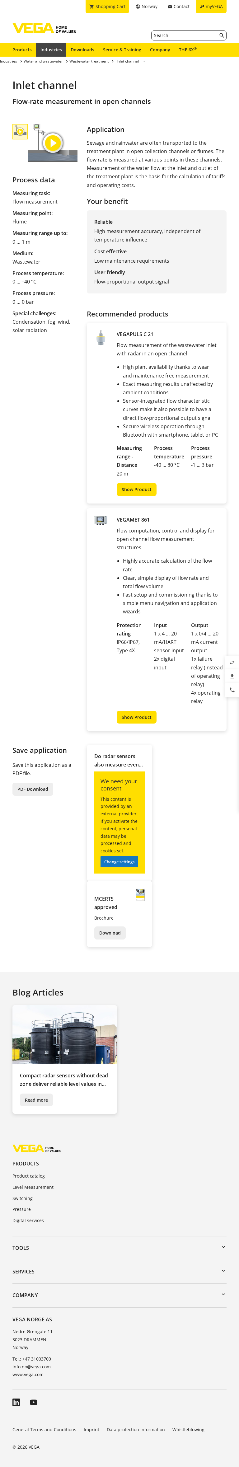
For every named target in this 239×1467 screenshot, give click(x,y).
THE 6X (188, 49)
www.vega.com (28, 1374)
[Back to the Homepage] (36, 1148)
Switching (22, 1198)
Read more (36, 1100)
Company (160, 50)
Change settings (119, 862)
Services (23, 1271)
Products (22, 50)
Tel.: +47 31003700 (31, 1359)
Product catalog (28, 1176)
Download (110, 933)
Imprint (91, 1429)
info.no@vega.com (31, 1367)
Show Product (137, 489)
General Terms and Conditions (44, 1429)
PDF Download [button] (32, 789)
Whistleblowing (188, 1429)
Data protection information (136, 1429)
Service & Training (122, 50)
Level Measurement (33, 1187)
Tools (20, 1247)
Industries (51, 50)
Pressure (21, 1209)
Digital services (28, 1220)
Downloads (82, 50)
